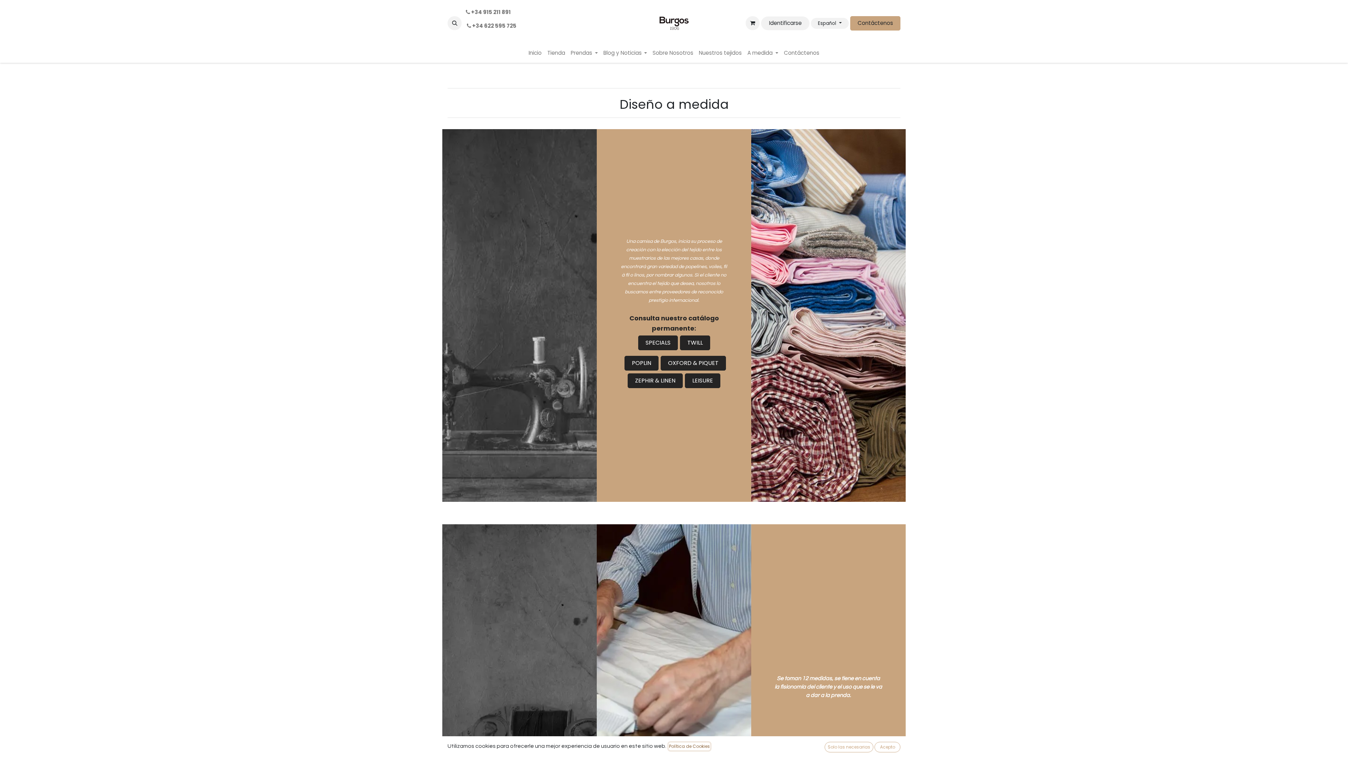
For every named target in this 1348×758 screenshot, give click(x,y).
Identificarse (785, 23)
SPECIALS (658, 343)
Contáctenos (875, 23)
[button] (455, 23)
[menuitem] (535, 53)
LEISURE (702, 381)
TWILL (695, 343)
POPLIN (641, 363)
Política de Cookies (689, 746)
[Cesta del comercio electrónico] (753, 23)
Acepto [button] (887, 747)
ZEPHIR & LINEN (655, 381)
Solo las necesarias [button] (849, 747)
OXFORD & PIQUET (693, 363)
